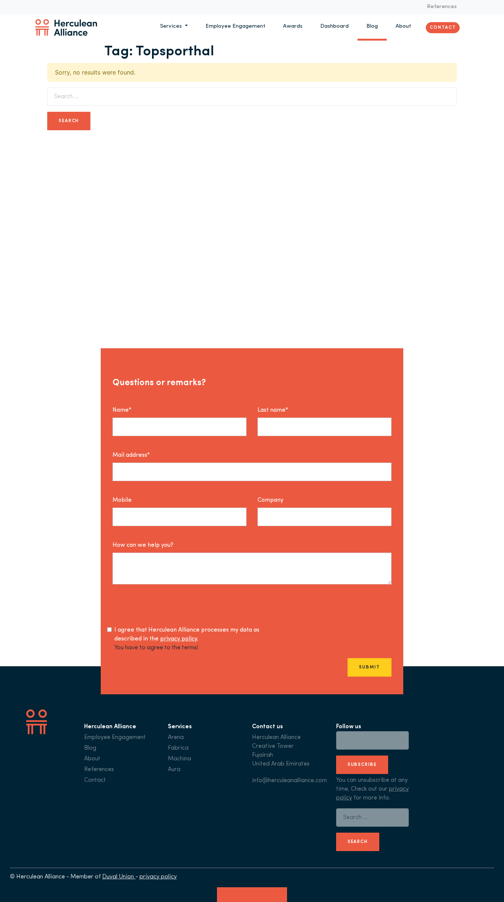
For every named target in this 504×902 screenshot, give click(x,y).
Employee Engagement (235, 26)
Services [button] (171, 26)
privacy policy (178, 639)
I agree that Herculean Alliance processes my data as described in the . (186, 634)
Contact (443, 27)
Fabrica (178, 748)
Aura (174, 770)
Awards (293, 26)
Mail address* (131, 455)
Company (270, 500)
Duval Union (118, 877)
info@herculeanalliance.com (289, 781)
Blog (372, 26)
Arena (176, 737)
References (442, 7)
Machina (179, 759)
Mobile (122, 500)
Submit (369, 667)
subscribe (362, 765)
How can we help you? (143, 545)
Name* (122, 410)
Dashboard (334, 26)
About (403, 26)
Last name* (273, 410)
